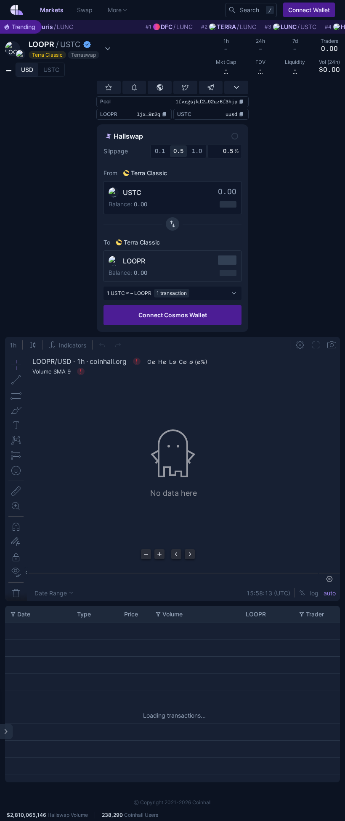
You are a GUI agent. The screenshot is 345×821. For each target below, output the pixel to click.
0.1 (160, 151)
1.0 (197, 151)
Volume (172, 614)
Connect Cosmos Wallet (172, 314)
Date (23, 614)
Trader (315, 614)
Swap (85, 9)
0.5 (178, 151)
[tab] (27, 69)
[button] (59, 49)
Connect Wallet (309, 9)
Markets (52, 9)
